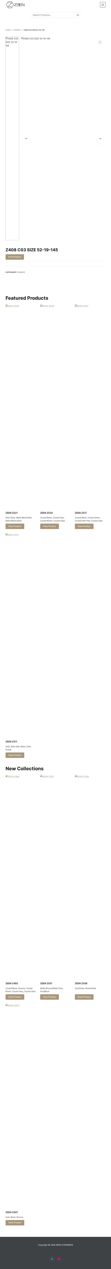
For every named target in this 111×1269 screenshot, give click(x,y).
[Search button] (77, 15)
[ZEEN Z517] (90, 406)
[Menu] (102, 4)
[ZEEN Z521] (21, 406)
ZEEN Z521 (12, 513)
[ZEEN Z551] (55, 876)
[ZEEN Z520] (55, 406)
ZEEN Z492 (12, 983)
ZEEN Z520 (46, 513)
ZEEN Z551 (46, 983)
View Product (15, 526)
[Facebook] (52, 1259)
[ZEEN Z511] (21, 635)
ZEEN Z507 (12, 1212)
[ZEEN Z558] (90, 876)
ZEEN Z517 (81, 513)
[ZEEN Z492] (21, 876)
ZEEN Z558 (81, 983)
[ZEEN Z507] (21, 1105)
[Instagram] (59, 1259)
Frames (21, 272)
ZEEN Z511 (11, 741)
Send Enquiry (14, 256)
